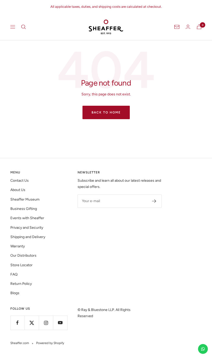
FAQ (14, 274)
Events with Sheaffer (27, 218)
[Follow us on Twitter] (32, 323)
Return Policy (21, 283)
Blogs (14, 293)
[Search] (23, 27)
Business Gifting (23, 209)
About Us (17, 190)
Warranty (17, 246)
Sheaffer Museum (25, 199)
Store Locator (21, 265)
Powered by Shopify (50, 343)
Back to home (106, 112)
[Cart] (199, 26)
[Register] (154, 201)
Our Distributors (23, 255)
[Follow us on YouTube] (60, 323)
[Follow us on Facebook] (17, 323)
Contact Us (19, 180)
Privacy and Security (26, 227)
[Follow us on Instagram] (46, 323)
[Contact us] (203, 349)
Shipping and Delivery (27, 237)
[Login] (188, 27)
